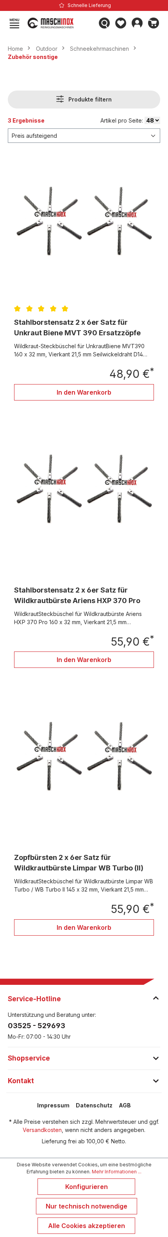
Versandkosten (42, 1130)
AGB (125, 1105)
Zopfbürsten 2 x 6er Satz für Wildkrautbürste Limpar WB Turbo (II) (78, 862)
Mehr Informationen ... (116, 1172)
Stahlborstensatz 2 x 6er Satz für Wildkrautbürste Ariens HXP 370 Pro (77, 595)
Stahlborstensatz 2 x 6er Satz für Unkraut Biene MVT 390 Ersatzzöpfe (77, 327)
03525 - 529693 (36, 1026)
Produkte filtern (89, 99)
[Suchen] (104, 23)
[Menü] (14, 23)
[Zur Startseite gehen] (59, 23)
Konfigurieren (86, 1187)
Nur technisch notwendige (86, 1206)
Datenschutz (94, 1105)
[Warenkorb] (153, 23)
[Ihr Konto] (137, 23)
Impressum (53, 1105)
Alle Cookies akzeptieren (86, 1226)
